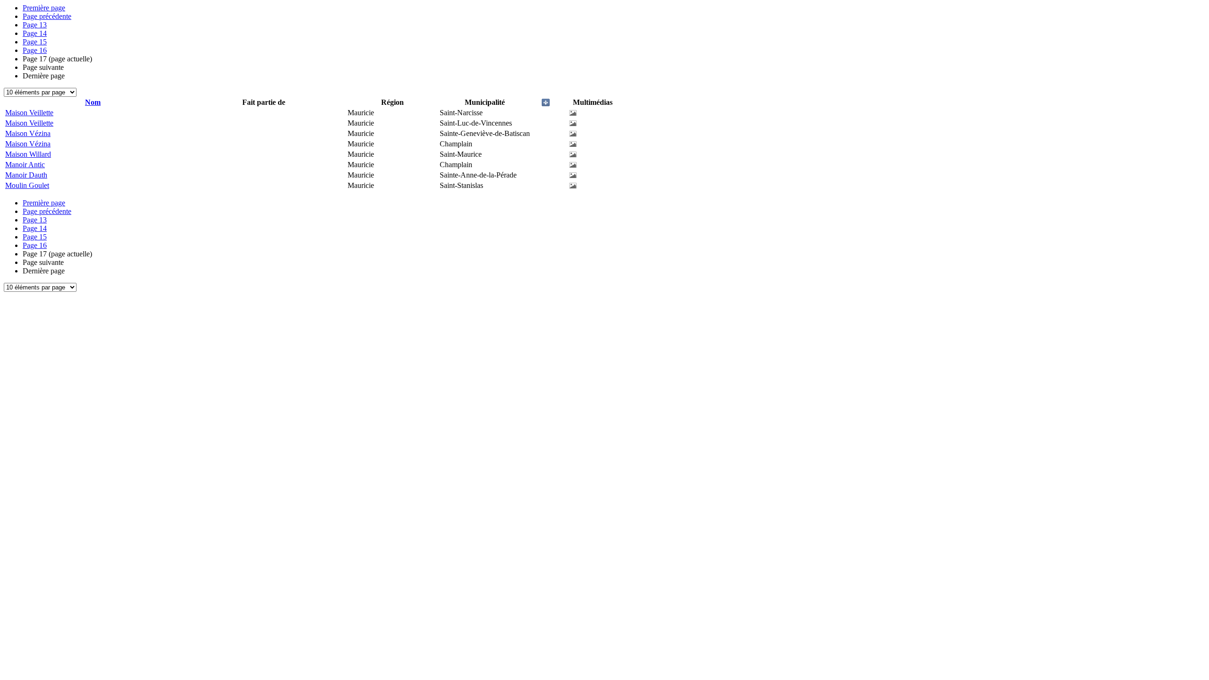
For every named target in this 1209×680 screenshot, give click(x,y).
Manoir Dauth (26, 175)
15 (35, 42)
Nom (93, 102)
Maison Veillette (29, 113)
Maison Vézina (28, 133)
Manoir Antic (25, 165)
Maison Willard (28, 154)
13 (35, 25)
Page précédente (47, 16)
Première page (44, 8)
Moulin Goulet (27, 185)
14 (35, 33)
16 (35, 50)
